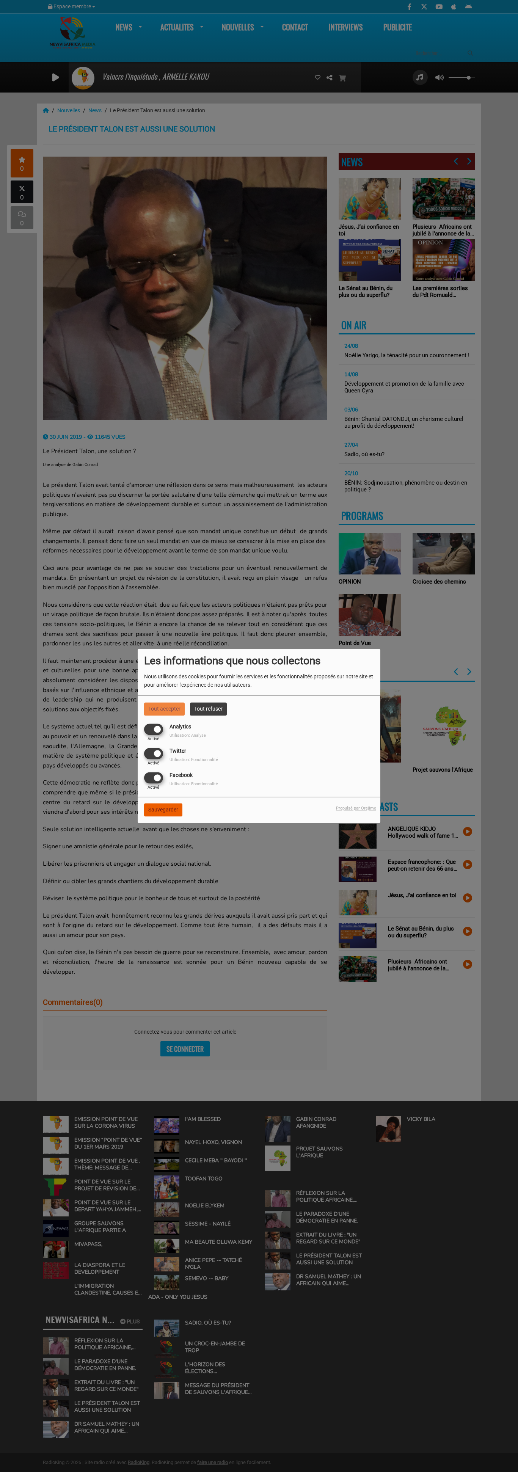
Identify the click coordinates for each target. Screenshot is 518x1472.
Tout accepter (164, 709)
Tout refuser (208, 709)
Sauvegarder (163, 810)
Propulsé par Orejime (356, 808)
